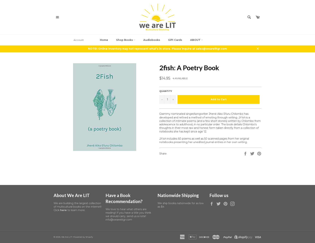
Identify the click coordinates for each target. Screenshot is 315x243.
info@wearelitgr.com (119, 219)
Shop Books (125, 40)
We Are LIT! (66, 237)
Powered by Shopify (83, 237)
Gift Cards (175, 40)
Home (104, 40)
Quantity (165, 91)
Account (79, 39)
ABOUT (195, 40)
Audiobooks (151, 40)
